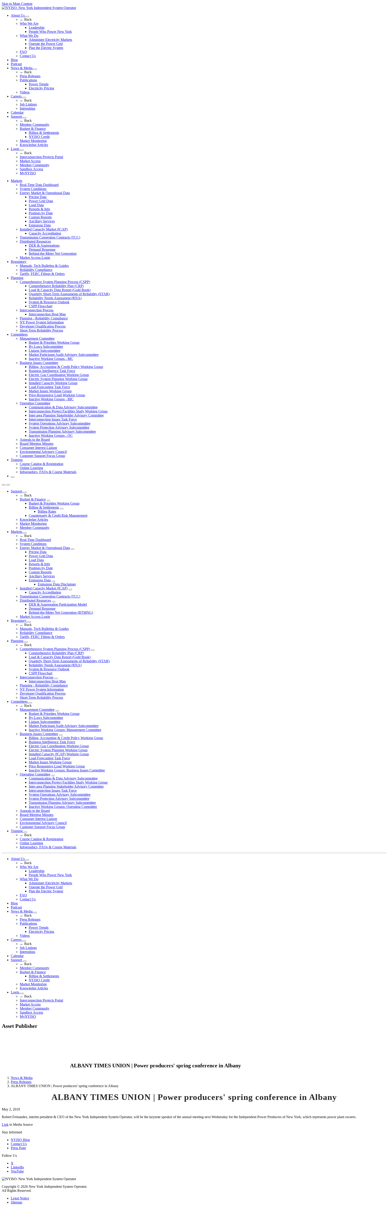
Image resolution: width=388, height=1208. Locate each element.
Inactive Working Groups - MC (51, 359)
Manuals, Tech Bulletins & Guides (44, 266)
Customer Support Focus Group (42, 456)
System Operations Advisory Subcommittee (59, 423)
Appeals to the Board (35, 439)
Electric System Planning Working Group (58, 379)
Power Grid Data (41, 201)
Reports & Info (39, 209)
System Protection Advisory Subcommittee (59, 427)
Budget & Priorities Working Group (54, 342)
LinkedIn (17, 1167)
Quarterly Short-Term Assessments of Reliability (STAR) (69, 294)
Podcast (16, 64)
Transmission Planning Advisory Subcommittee (62, 431)
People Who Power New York (50, 31)
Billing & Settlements (44, 133)
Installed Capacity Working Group (53, 383)
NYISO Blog (20, 1140)
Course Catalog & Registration (41, 464)
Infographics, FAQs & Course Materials (48, 472)
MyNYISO (28, 173)
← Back (26, 19)
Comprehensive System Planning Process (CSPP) (55, 282)
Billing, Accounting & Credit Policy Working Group (66, 367)
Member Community (34, 124)
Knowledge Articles (34, 145)
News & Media (22, 68)
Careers (16, 96)
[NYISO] (39, 8)
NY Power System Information (42, 322)
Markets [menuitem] (16, 181)
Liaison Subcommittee (44, 350)
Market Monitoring (33, 141)
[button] (12, 477)
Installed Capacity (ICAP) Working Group (59, 754)
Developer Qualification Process (43, 326)
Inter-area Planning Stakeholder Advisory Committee (66, 415)
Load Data (36, 205)
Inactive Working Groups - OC (51, 435)
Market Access (30, 161)
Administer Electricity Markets (50, 40)
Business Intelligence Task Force (52, 371)
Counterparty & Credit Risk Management (58, 515)
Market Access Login (35, 257)
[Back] (35, 1066)
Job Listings (28, 104)
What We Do (29, 36)
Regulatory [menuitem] (18, 262)
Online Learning (31, 468)
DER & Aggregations (44, 245)
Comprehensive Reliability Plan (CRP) (56, 286)
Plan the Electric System (46, 48)
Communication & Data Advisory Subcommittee (63, 407)
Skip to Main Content (17, 4)
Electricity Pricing (41, 88)
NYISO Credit (39, 137)
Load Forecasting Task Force (49, 387)
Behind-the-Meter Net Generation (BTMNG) (61, 612)
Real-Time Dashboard (35, 540)
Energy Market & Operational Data (45, 193)
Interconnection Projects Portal (41, 157)
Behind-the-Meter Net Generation (53, 253)
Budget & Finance (33, 129)
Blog (14, 60)
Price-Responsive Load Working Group (57, 395)
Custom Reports (40, 217)
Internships (27, 108)
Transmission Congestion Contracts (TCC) (50, 237)
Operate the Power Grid (46, 44)
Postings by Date (41, 213)
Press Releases (30, 76)
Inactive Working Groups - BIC (51, 399)
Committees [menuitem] (19, 334)
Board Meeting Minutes (36, 444)
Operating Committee (35, 403)
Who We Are (29, 23)
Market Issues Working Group (50, 391)
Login (15, 149)
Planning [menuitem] (17, 278)
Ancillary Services (42, 221)
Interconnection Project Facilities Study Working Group (68, 411)
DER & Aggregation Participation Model (58, 604)
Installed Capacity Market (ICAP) (44, 229)
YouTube (17, 1171)
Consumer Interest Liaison (38, 448)
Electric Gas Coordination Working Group (59, 375)
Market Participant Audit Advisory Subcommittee (64, 355)
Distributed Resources (35, 241)
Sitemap (16, 1202)
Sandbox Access (31, 169)
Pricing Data (37, 197)
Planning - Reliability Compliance (44, 318)
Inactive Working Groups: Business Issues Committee (67, 770)
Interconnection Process (36, 310)
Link (5, 1124)
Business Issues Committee (39, 363)
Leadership (36, 27)
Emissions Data (40, 225)
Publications (28, 80)
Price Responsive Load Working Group (57, 766)
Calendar (17, 112)
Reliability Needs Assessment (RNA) (55, 298)
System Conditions (33, 189)
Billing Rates (47, 511)
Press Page (18, 1148)
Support (17, 116)
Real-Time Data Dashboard (39, 185)
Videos (25, 92)
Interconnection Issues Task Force (53, 419)
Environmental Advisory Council (43, 452)
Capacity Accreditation (45, 233)
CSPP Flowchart (40, 306)
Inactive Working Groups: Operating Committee (63, 807)
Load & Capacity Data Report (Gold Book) (59, 290)
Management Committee (37, 338)
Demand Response (42, 249)
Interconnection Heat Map (47, 314)
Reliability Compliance (36, 270)
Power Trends (38, 84)
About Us (18, 15)
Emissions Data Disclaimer (57, 584)
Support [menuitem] (17, 491)
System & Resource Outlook (49, 302)
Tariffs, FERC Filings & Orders (42, 274)
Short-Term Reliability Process (41, 330)
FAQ (23, 52)
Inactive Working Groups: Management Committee (65, 730)
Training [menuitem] (17, 460)
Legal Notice (20, 1198)
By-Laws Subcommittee (46, 346)
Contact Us (28, 56)
